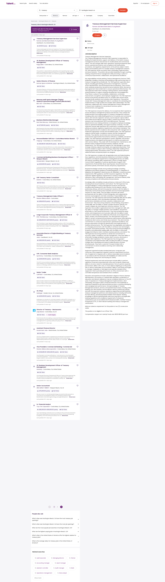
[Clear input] (74, 10)
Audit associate (41, 558)
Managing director (58, 558)
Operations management (44, 573)
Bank (72, 568)
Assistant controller (42, 568)
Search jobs (34, 21)
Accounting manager (43, 563)
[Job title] (55, 10)
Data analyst (63, 573)
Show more (40, 53)
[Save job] (77, 38)
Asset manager (61, 563)
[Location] (95, 10)
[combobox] (57, 10)
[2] (61, 507)
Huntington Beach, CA (44, 21)
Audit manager (59, 568)
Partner (73, 558)
